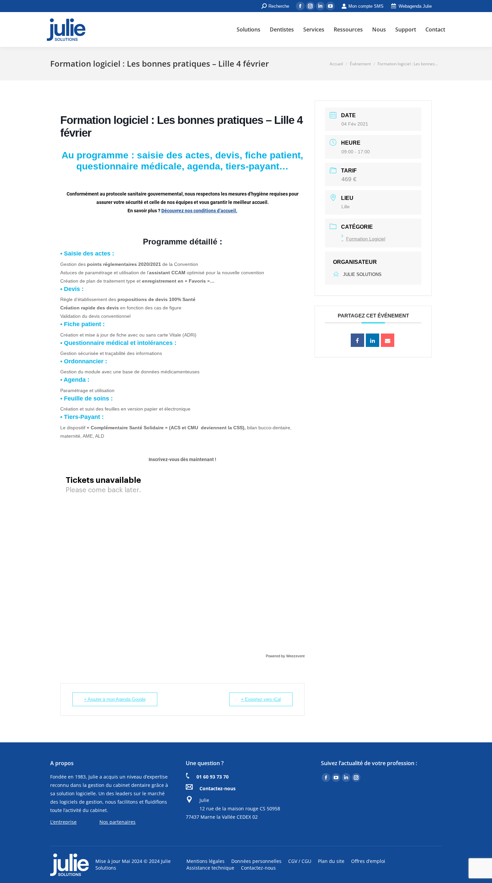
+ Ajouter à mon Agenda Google (115, 699)
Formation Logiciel (365, 238)
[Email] (387, 340)
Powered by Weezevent (285, 656)
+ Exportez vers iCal (261, 699)
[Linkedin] (372, 340)
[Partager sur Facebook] (357, 340)
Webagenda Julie (415, 6)
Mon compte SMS (366, 6)
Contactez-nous (217, 788)
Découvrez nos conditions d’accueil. (199, 210)
